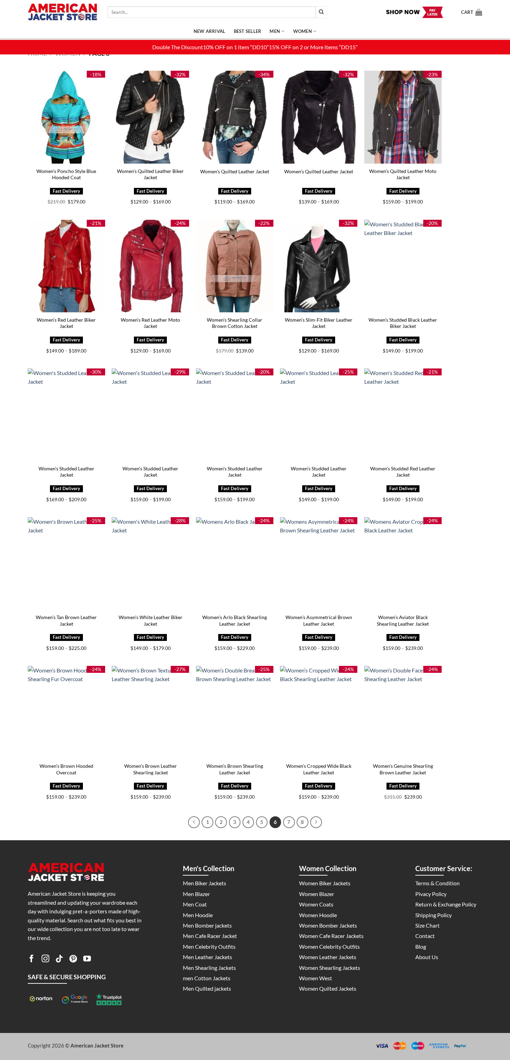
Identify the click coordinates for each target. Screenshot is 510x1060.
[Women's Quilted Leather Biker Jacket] (150, 117)
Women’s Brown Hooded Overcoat (66, 769)
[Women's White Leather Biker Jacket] (150, 563)
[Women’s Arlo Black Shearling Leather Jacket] (234, 563)
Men (275, 31)
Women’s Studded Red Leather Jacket (402, 472)
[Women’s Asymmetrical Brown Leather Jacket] (318, 563)
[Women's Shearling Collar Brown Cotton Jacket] (234, 266)
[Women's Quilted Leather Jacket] (234, 117)
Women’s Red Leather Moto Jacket (150, 323)
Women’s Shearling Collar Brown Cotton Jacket (234, 323)
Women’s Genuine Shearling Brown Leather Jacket (403, 769)
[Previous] (194, 822)
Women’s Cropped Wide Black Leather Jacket (318, 769)
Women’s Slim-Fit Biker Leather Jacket (318, 323)
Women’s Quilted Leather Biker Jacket (150, 174)
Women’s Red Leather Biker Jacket (66, 323)
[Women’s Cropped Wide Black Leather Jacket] (318, 712)
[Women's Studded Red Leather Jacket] (403, 414)
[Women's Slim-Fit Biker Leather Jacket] (318, 266)
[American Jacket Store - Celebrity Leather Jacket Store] (62, 12)
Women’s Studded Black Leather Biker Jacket (402, 323)
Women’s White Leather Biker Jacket (150, 620)
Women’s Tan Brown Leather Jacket (66, 620)
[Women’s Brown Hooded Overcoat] (66, 712)
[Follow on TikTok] (59, 960)
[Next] (316, 822)
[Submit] (321, 12)
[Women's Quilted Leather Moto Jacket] (403, 117)
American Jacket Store (97, 1045)
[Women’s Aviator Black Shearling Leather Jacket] (403, 563)
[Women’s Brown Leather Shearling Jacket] (150, 712)
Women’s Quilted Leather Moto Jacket (402, 174)
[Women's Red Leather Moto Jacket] (150, 266)
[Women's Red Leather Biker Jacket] (66, 266)
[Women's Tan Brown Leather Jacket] (66, 563)
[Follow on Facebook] (31, 960)
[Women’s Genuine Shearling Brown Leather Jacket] (403, 712)
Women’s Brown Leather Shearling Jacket (150, 769)
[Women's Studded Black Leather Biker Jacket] (403, 266)
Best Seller (248, 31)
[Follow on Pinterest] (73, 960)
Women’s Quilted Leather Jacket (234, 171)
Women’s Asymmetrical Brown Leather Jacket (319, 620)
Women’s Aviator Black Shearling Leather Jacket (403, 620)
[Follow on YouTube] (87, 960)
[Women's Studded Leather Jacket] (66, 414)
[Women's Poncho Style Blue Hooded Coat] (66, 117)
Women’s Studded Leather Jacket (66, 472)
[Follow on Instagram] (45, 960)
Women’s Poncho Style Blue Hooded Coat (66, 174)
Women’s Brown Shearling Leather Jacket (234, 769)
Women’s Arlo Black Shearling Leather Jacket (234, 620)
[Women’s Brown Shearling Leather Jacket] (234, 712)
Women (302, 31)
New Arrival (210, 31)
